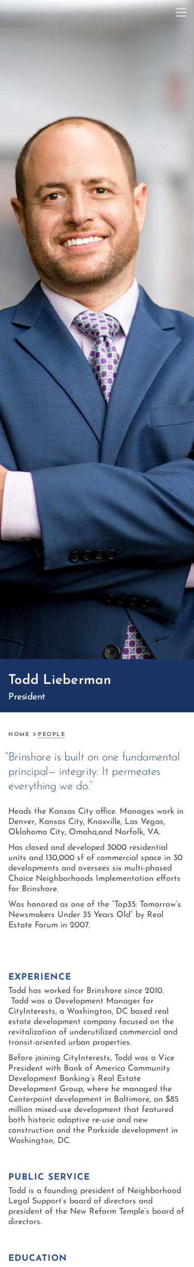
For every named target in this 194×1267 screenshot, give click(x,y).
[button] (181, 13)
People (51, 735)
